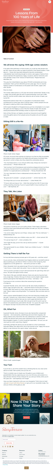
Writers (20, 458)
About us (4, 452)
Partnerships (4, 456)
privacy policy (11, 436)
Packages (21, 456)
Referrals (4, 454)
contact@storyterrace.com (43, 456)
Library (20, 452)
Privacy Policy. (5, 464)
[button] (49, 1)
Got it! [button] (26, 467)
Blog (3, 458)
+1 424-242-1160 (41, 454)
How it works (22, 454)
